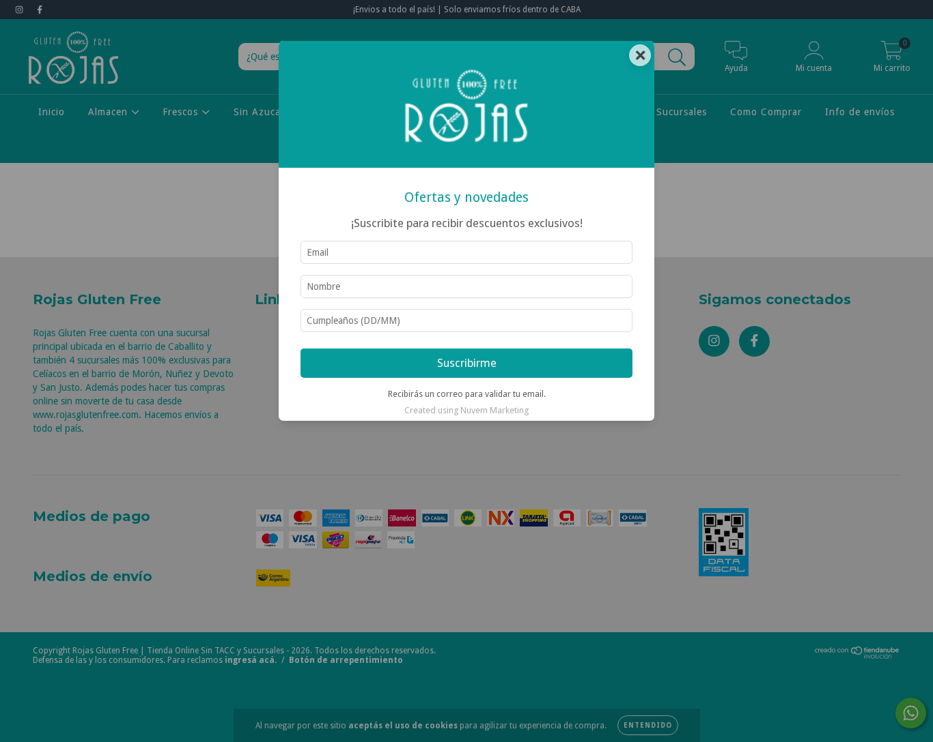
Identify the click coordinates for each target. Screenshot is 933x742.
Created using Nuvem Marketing (466, 410)
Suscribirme (467, 363)
